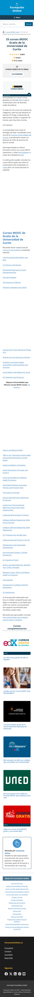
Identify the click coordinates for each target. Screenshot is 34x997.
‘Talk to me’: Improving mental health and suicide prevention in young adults (17, 457)
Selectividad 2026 (17, 906)
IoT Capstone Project (10, 560)
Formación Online (17, 9)
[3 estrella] (14, 54)
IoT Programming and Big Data (14, 535)
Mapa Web (9, 958)
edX (22, 155)
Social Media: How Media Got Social (16, 372)
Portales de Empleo (17, 900)
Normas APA (17, 911)
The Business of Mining (12, 282)
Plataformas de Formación (17, 903)
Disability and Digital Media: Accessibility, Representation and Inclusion (15, 364)
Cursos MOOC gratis (13, 32)
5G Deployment (9, 592)
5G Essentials (8, 580)
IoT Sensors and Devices (12, 265)
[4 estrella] (16, 54)
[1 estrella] (10, 54)
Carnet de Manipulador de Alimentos (17, 924)
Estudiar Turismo (17, 897)
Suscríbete (9, 955)
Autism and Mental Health (13, 450)
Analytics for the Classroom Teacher (16, 357)
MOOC (21, 100)
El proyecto (9, 948)
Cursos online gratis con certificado (17, 894)
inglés (5, 167)
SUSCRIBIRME (17, 74)
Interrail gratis (17, 914)
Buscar (28, 24)
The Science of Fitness (11, 493)
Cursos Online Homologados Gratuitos (17, 892)
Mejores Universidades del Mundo (17, 886)
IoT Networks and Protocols (13, 377)
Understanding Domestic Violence (16, 515)
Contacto (8, 951)
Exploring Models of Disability (14, 465)
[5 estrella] (18, 54)
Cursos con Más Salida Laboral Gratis (17, 889)
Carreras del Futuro (17, 883)
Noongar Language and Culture (15, 287)
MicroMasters (24, 152)
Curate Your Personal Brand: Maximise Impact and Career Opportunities (14, 507)
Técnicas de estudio (17, 917)
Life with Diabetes (9, 277)
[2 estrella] (12, 54)
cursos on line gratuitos (12, 250)
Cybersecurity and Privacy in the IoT (16, 540)
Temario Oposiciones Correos (17, 908)
